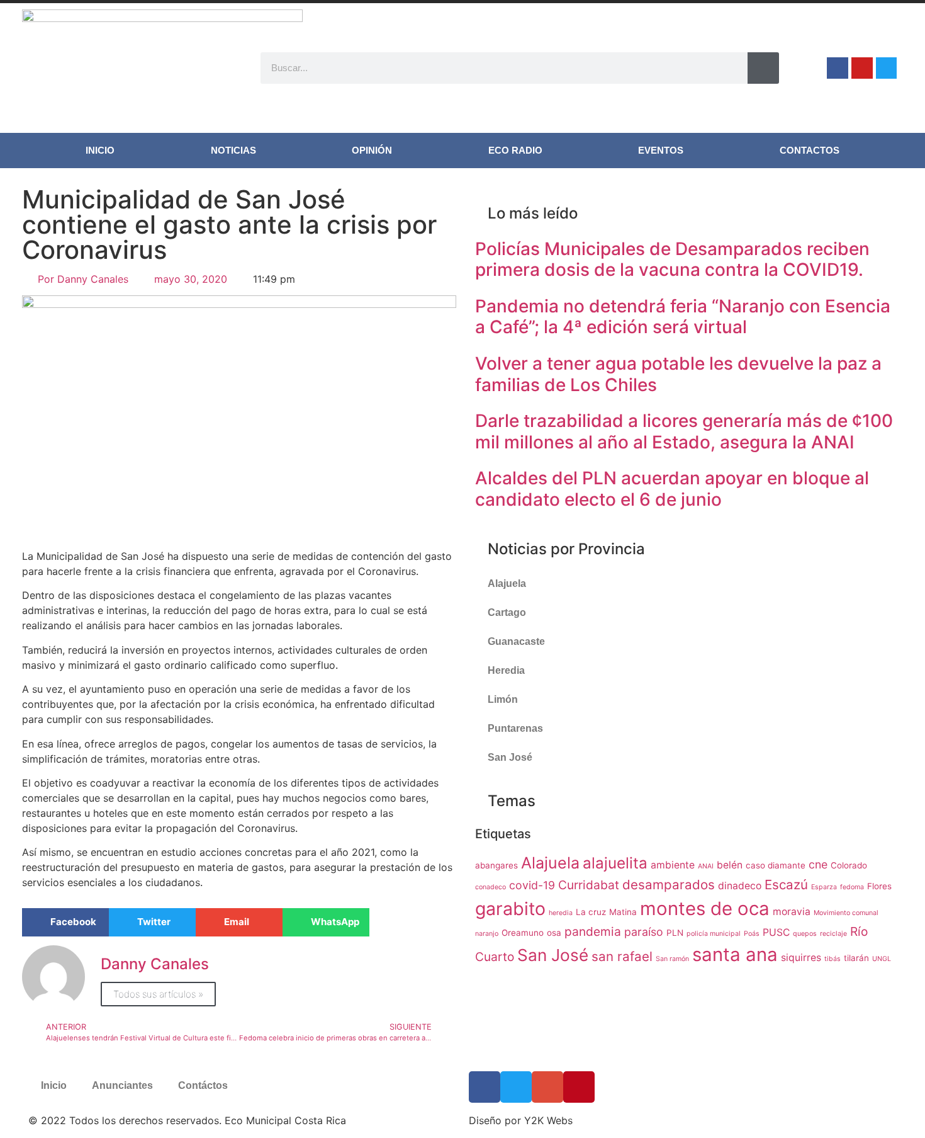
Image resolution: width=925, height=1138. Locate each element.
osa (554, 933)
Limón (503, 699)
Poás (752, 934)
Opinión (372, 150)
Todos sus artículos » (158, 994)
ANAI (706, 866)
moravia (791, 912)
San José (510, 757)
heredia (561, 913)
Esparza (824, 887)
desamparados (668, 884)
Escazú (786, 884)
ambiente (673, 865)
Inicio (100, 150)
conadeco (490, 887)
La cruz (591, 912)
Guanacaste (516, 641)
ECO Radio (515, 150)
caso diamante (775, 865)
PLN (674, 933)
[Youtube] (862, 68)
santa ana (735, 954)
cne (818, 864)
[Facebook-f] (837, 68)
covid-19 (532, 885)
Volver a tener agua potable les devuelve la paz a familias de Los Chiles (678, 374)
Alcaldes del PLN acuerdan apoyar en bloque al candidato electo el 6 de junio (672, 488)
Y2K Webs (548, 1120)
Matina (623, 912)
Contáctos (203, 1085)
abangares (496, 865)
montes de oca (705, 908)
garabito (510, 908)
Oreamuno (523, 933)
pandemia (592, 931)
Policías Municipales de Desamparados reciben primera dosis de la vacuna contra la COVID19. (672, 259)
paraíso (643, 931)
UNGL (881, 959)
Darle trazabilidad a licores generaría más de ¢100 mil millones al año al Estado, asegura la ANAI (684, 431)
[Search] (763, 68)
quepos (805, 934)
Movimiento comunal (846, 913)
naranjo (486, 934)
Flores (879, 886)
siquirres (801, 958)
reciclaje (833, 934)
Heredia (506, 670)
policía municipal (714, 934)
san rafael (622, 956)
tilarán (856, 958)
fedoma (852, 887)
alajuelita (615, 863)
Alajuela (507, 583)
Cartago (507, 612)
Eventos (660, 150)
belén (730, 865)
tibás (832, 959)
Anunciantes (122, 1085)
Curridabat (588, 884)
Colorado (849, 865)
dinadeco (739, 886)
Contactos (809, 150)
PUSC (776, 932)
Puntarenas (515, 728)
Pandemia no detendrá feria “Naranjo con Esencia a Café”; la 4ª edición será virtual (682, 316)
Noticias (233, 150)
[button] (65, 922)
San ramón (672, 959)
